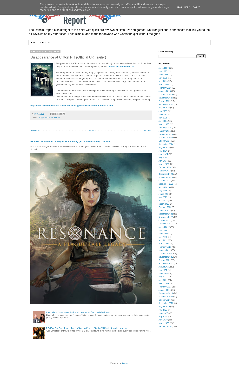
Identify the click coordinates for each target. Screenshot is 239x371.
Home (33, 42)
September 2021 (166, 263)
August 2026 (164, 68)
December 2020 (166, 293)
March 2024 (164, 164)
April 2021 (163, 280)
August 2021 (164, 267)
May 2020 (163, 316)
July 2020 (163, 310)
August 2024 (164, 147)
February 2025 (165, 128)
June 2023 (163, 194)
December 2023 (166, 174)
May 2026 (163, 78)
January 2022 (165, 250)
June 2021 (163, 273)
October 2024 (165, 141)
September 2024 (166, 144)
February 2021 (165, 287)
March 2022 (164, 243)
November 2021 (166, 257)
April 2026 (163, 81)
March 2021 (164, 283)
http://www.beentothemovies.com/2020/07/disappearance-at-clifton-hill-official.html (71, 105)
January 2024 (165, 171)
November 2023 (166, 177)
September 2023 (166, 184)
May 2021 (163, 277)
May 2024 (163, 157)
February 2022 (165, 247)
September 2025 (166, 104)
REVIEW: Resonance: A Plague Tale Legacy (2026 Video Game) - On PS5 (70, 141)
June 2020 (163, 313)
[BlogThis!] (54, 113)
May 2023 (163, 197)
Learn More (183, 7)
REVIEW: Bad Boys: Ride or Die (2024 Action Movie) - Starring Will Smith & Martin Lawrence (86, 328)
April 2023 (163, 200)
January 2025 (165, 131)
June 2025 (163, 114)
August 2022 (164, 227)
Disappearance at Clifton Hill (49, 117)
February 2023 (165, 207)
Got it (196, 7)
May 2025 (163, 118)
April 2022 (163, 240)
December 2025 (166, 94)
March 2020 (164, 323)
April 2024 (163, 161)
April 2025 (163, 121)
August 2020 (164, 307)
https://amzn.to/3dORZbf (121, 66)
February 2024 (165, 167)
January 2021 (165, 290)
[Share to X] (57, 113)
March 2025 (164, 124)
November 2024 (166, 138)
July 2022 (163, 230)
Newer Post (36, 131)
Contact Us (45, 42)
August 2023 (164, 187)
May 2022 (163, 237)
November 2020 (166, 297)
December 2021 (166, 254)
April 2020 (163, 320)
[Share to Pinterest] (63, 113)
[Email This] (51, 113)
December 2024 (166, 134)
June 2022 (163, 234)
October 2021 (165, 260)
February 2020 (165, 326)
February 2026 (165, 88)
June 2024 (163, 154)
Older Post (146, 131)
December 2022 (166, 214)
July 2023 (163, 190)
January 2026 (165, 91)
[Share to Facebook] (60, 113)
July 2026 (163, 71)
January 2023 (165, 210)
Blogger (124, 363)
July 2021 (163, 270)
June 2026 (163, 75)
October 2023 (165, 181)
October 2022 (165, 220)
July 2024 (163, 151)
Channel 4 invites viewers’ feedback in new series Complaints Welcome (78, 312)
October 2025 (165, 101)
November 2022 (166, 217)
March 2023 (164, 204)
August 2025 (164, 108)
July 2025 (163, 111)
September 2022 (166, 224)
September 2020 (166, 303)
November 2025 (166, 98)
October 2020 (165, 300)
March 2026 (164, 85)
